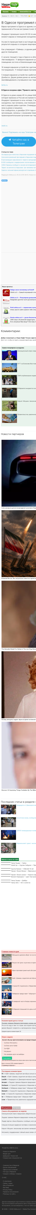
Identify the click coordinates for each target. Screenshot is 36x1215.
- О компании (7, 1181)
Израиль (5, 11)
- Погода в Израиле (9, 1171)
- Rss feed (5, 1187)
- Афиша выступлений (10, 1169)
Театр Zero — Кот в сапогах (20, 882)
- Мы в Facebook (8, 1185)
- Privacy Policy (7, 1189)
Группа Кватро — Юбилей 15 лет (22, 869)
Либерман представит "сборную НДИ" (19, 1097)
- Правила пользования (10, 1192)
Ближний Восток (25, 11)
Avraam (4, 1082)
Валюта (4, 16)
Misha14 (5, 1091)
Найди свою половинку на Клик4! (22, 290)
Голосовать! (7, 1058)
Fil (3, 1073)
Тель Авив (24, 16)
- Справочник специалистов (12, 1158)
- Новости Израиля (9, 1151)
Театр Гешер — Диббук (19, 880)
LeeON (4, 1079)
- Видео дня (6, 1154)
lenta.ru (5, 85)
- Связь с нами (7, 1183)
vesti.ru (4, 126)
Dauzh (4, 1076)
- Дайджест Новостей (10, 1156)
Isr (3, 1097)
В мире (14, 11)
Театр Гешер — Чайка (18, 863)
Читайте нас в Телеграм (20, 141)
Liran (3, 1094)
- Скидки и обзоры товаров (11, 1174)
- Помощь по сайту (9, 1194)
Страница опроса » (8, 1065)
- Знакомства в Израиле (10, 1165)
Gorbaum (5, 1085)
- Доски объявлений (9, 1167)
